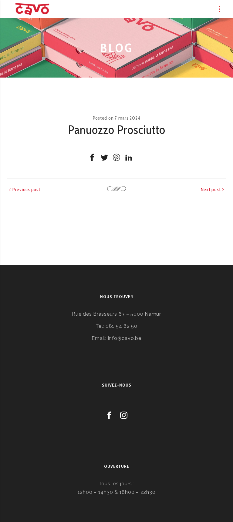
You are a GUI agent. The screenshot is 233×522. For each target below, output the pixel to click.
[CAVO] (32, 9)
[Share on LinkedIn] (129, 157)
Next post (211, 189)
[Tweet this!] (104, 157)
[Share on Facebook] (92, 157)
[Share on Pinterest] (116, 157)
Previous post (26, 189)
